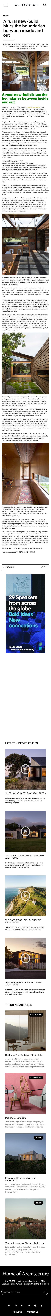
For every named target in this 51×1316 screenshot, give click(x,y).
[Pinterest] (35, 1306)
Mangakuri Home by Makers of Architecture (20, 1179)
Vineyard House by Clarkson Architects (24, 1243)
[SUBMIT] (44, 1292)
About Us (17, 1311)
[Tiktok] (42, 1306)
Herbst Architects (34, 107)
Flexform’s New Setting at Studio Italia (23, 1055)
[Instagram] (16, 1306)
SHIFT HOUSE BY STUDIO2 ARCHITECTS (25, 793)
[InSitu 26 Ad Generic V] (25, 652)
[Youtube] (22, 1306)
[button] (6, 5)
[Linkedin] (29, 1306)
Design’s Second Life (15, 1118)
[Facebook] (9, 1306)
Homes (6, 15)
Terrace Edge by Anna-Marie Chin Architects (24, 856)
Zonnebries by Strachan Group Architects (23, 983)
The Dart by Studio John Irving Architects (23, 921)
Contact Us (32, 1311)
